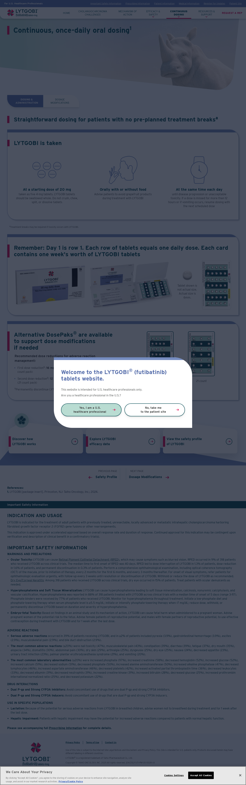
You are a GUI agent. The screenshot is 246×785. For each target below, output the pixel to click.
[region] (123, 775)
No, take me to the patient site (153, 409)
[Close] (240, 775)
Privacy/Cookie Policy (71, 781)
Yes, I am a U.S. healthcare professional (89, 409)
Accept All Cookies (201, 775)
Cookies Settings (174, 775)
